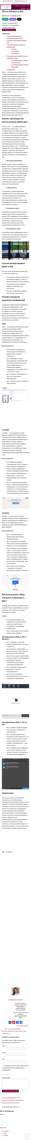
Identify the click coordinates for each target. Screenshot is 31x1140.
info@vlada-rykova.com (20, 1)
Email (4, 1052)
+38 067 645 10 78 (7, 1)
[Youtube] (13, 1022)
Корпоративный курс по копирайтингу (13, 1100)
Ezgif (13, 49)
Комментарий (6, 1077)
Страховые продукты (23, 7)
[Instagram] (17, 1022)
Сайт (3, 1059)
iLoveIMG (15, 51)
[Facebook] (10, 1022)
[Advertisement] (15, 416)
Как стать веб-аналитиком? (12, 1029)
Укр (14, 3)
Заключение (11, 69)
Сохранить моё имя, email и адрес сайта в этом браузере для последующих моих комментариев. (15, 1068)
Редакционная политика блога (11, 1103)
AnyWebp (15, 53)
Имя (3, 1046)
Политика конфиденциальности (11, 1097)
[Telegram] (21, 1022)
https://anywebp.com (12, 539)
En (18, 3)
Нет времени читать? (9, 30)
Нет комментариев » (23, 1025)
